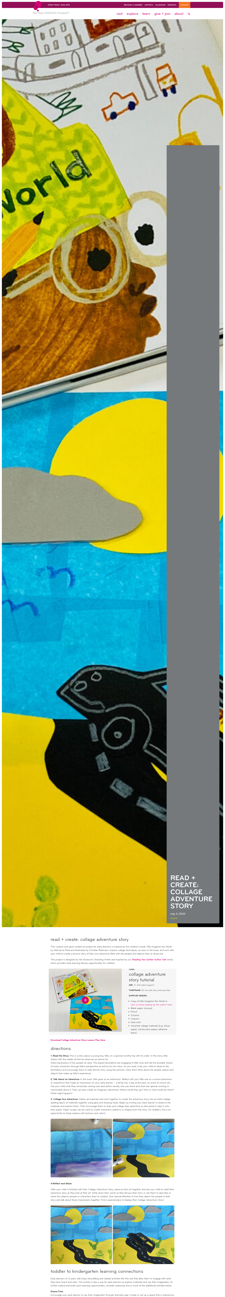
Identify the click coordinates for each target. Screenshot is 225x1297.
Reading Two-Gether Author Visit (149, 959)
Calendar (160, 5)
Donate (184, 5)
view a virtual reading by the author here (151, 1004)
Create (174, 918)
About (178, 13)
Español (172, 5)
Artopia (149, 5)
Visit (119, 13)
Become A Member (133, 5)
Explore (132, 13)
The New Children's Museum (56, 9)
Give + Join (162, 13)
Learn (146, 13)
